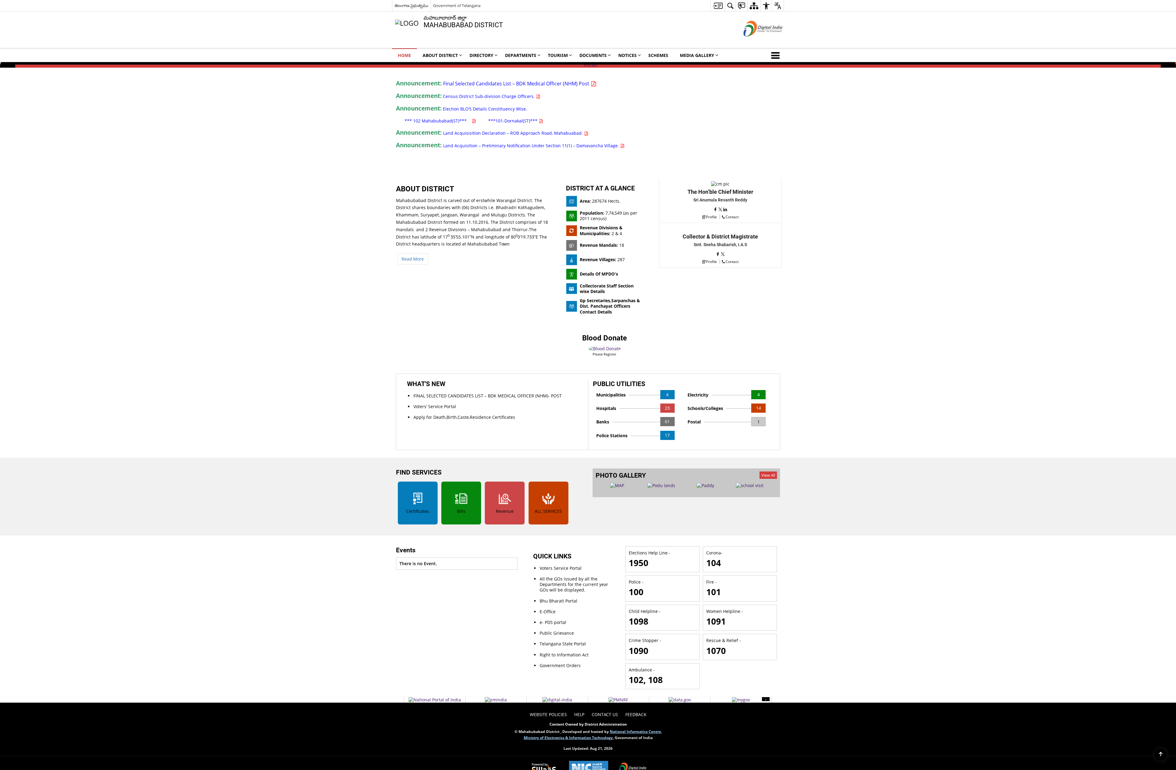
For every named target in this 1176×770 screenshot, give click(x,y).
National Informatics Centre (635, 731)
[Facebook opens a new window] (716, 209)
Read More (412, 259)
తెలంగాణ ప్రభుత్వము (411, 5)
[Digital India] (557, 700)
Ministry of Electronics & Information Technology (568, 737)
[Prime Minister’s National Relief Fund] (618, 700)
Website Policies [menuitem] (548, 714)
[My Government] (741, 700)
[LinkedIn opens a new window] (725, 209)
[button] (776, 55)
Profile (711, 216)
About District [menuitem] (440, 55)
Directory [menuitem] (481, 55)
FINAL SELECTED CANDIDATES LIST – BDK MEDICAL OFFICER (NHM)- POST (487, 396)
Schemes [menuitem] (658, 55)
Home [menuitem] (404, 55)
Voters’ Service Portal (434, 406)
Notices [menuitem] (627, 55)
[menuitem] (717, 5)
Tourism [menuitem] (558, 55)
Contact (732, 216)
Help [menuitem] (579, 714)
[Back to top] (1161, 755)
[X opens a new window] (720, 209)
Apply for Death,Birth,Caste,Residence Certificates (464, 417)
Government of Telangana (457, 5)
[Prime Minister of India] (496, 700)
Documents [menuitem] (593, 55)
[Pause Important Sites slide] (766, 697)
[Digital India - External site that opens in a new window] (755, 41)
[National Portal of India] (435, 700)
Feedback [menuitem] (635, 714)
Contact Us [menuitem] (605, 714)
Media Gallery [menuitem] (697, 55)
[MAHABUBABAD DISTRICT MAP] (617, 485)
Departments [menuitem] (520, 55)
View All (768, 475)
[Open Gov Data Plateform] (680, 700)
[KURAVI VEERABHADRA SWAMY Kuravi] (588, 65)
